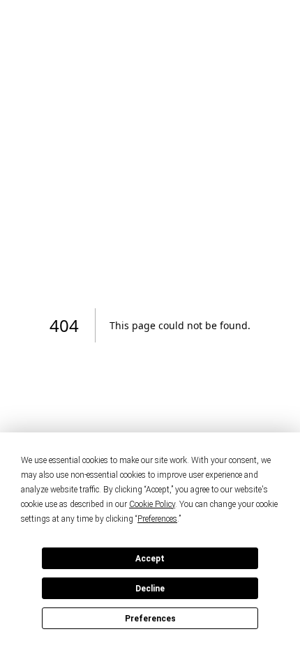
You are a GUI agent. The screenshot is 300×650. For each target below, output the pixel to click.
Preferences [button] (157, 519)
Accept (150, 559)
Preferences (150, 618)
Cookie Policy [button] (152, 504)
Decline (150, 589)
